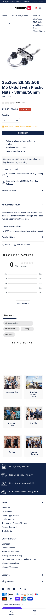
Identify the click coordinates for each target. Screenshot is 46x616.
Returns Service (8, 548)
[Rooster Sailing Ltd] (23, 8)
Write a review (23, 304)
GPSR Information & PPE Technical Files (19, 559)
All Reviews (7, 511)
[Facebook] (3, 589)
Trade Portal (7, 531)
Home (4, 16)
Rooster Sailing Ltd (16, 604)
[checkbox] (9, 334)
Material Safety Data (10, 563)
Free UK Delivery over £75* (19, 1)
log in (26, 162)
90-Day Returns (7, 1)
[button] (40, 8)
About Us (6, 508)
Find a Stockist (8, 519)
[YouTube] (14, 589)
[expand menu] (4, 7)
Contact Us (7, 544)
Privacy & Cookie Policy (12, 555)
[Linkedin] (25, 589)
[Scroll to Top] (41, 602)
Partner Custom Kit (10, 527)
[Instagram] (8, 589)
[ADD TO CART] (23, 133)
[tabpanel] (23, 346)
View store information (15, 151)
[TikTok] (20, 589)
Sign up (18, 162)
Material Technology (10, 567)
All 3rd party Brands (20, 16)
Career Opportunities (11, 515)
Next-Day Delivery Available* (35, 1)
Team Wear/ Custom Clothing (14, 523)
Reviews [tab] (9, 315)
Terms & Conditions (10, 551)
